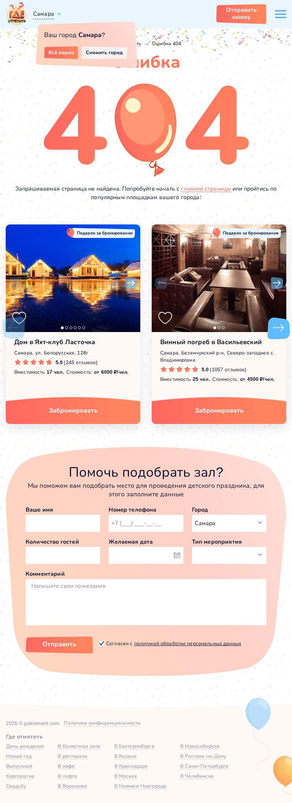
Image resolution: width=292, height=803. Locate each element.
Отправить (59, 644)
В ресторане (73, 756)
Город (200, 510)
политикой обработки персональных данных (187, 643)
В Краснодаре (131, 766)
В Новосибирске (200, 746)
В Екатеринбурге (134, 746)
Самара (43, 14)
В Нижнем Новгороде (140, 786)
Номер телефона (132, 510)
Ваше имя (39, 510)
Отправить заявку (241, 13)
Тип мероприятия (217, 542)
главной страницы (206, 189)
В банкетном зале (79, 746)
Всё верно (61, 52)
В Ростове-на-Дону (203, 756)
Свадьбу (16, 786)
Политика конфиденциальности (102, 723)
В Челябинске (197, 776)
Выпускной (19, 766)
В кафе (66, 766)
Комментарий (45, 574)
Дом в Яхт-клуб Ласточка (54, 342)
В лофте (67, 776)
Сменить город (104, 52)
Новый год (19, 756)
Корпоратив (20, 776)
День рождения (25, 746)
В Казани (125, 756)
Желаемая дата (131, 542)
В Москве (125, 776)
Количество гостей (52, 542)
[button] (15, 283)
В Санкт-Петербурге (204, 766)
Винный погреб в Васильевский (211, 342)
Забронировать (73, 410)
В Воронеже (72, 786)
